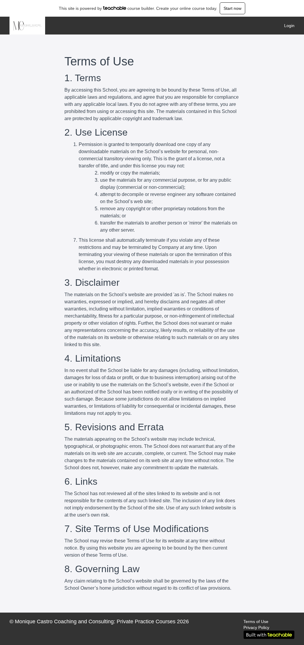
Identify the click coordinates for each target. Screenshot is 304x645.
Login (289, 25)
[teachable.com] (114, 8)
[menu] (286, 26)
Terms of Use (255, 621)
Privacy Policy (256, 627)
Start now (232, 8)
